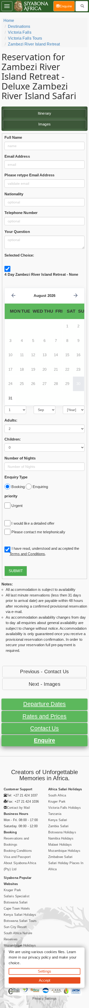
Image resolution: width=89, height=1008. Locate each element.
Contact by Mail (18, 807)
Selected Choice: (19, 255)
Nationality (13, 194)
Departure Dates (44, 704)
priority (10, 496)
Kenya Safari (57, 820)
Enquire (44, 740)
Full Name (13, 137)
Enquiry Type (15, 477)
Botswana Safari (16, 902)
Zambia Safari (58, 826)
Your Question (17, 231)
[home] (30, 6)
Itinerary (44, 113)
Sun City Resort (15, 927)
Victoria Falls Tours (25, 38)
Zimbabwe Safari (60, 857)
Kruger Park (57, 801)
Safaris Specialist (16, 896)
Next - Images (44, 684)
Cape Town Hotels (17, 908)
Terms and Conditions (27, 554)
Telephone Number (21, 213)
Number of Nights (20, 458)
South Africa (57, 795)
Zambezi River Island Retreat (34, 44)
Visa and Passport (17, 857)
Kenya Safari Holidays (20, 914)
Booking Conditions (18, 851)
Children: (12, 439)
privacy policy (39, 957)
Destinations (19, 26)
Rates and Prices (44, 716)
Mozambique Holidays (64, 851)
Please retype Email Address (29, 175)
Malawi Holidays (60, 844)
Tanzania (54, 814)
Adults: (10, 420)
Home (8, 20)
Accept (44, 980)
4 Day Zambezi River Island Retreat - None (41, 274)
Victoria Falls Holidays (64, 807)
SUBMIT (16, 571)
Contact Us (44, 728)
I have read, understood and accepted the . (44, 551)
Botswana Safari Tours (20, 921)
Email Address (17, 156)
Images (44, 124)
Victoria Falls (19, 32)
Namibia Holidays (61, 838)
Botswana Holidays (62, 832)
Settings (44, 971)
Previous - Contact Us (44, 671)
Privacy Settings (44, 998)
